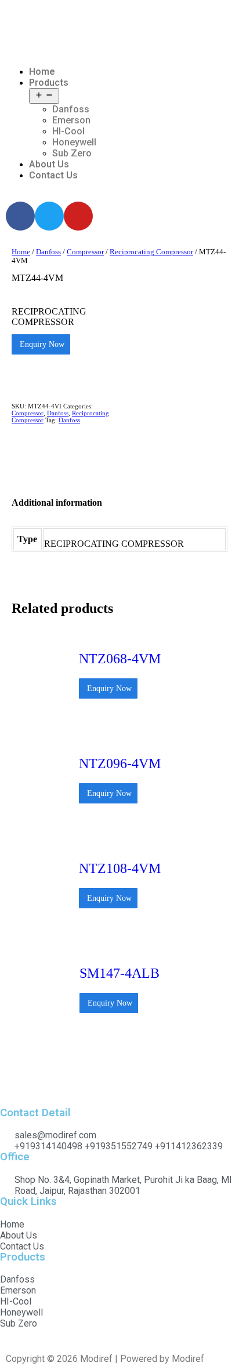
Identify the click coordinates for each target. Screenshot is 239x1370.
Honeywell (74, 142)
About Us (49, 164)
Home (42, 71)
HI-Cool (68, 131)
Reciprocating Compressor (151, 252)
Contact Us (53, 175)
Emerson (71, 120)
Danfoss (70, 109)
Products (48, 82)
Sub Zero (72, 153)
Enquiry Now (40, 344)
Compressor (85, 252)
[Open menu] (44, 96)
